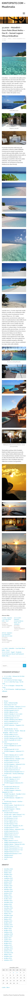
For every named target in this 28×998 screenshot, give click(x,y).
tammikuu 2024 (8, 891)
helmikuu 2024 (8, 889)
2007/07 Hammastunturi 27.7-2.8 (13, 848)
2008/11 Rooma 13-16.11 (11, 840)
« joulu (4, 987)
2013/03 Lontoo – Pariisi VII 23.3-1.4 (14, 805)
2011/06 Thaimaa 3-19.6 (11, 823)
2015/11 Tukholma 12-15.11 (12, 779)
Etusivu (6, 701)
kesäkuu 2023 (8, 898)
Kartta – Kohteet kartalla (11, 703)
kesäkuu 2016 (8, 958)
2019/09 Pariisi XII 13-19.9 (11, 749)
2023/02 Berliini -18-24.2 (11, 729)
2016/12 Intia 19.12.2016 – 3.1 (12, 768)
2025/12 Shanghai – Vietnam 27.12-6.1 (15, 706)
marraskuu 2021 (8, 911)
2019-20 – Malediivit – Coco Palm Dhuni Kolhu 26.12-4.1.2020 (7, 634)
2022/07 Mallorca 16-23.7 (11, 734)
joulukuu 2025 (8, 870)
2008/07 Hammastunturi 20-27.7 (13, 842)
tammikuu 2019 (8, 926)
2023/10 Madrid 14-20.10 (11, 723)
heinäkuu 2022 (8, 906)
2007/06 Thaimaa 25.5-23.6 (11, 846)
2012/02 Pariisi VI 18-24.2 (11, 812)
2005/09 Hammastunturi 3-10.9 (12, 853)
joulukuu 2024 (8, 882)
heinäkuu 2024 (8, 885)
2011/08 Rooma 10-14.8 (10, 818)
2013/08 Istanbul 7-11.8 (10, 796)
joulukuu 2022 (8, 904)
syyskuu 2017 (8, 939)
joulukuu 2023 (8, 893)
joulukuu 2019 (8, 917)
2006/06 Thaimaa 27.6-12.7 (11, 851)
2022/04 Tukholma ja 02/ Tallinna (13, 738)
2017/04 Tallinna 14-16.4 (11, 766)
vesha (9, 38)
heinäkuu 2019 (8, 921)
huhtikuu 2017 (8, 945)
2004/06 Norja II (8, 855)
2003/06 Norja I (8, 857)
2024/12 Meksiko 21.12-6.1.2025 (13, 714)
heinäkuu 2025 (8, 874)
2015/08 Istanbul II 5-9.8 (10, 781)
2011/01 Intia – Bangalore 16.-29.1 (13, 825)
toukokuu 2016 (8, 960)
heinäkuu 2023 (8, 897)
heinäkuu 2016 (8, 956)
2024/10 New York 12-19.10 (12, 716)
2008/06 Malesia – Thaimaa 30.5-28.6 (14, 844)
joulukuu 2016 (8, 950)
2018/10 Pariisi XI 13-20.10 (11, 756)
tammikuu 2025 (8, 880)
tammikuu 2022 (8, 908)
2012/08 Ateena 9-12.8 (10, 807)
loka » (8, 987)
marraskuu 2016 (8, 952)
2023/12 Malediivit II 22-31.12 (12, 721)
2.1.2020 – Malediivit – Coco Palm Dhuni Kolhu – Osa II (7, 619)
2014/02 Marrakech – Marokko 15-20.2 (14, 794)
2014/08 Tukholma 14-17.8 (11, 788)
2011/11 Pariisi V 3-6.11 (10, 820)
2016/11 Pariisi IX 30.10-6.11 (12, 769)
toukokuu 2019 (8, 924)
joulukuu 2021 (8, 910)
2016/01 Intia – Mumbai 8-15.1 (12, 777)
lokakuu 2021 (7, 913)
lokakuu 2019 (7, 919)
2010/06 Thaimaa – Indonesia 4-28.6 (14, 829)
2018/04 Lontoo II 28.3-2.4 (11, 760)
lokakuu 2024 (7, 884)
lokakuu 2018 (7, 928)
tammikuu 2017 (8, 949)
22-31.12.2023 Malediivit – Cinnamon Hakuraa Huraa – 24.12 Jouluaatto (18, 621)
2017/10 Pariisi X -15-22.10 (11, 762)
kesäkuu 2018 (8, 930)
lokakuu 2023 (7, 895)
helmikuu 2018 (8, 936)
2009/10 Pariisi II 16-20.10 (11, 833)
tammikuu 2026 (8, 869)
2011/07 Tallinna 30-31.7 (11, 822)
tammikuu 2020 (8, 915)
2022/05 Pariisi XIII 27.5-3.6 (11, 736)
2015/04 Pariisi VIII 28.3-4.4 (11, 786)
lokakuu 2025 (7, 872)
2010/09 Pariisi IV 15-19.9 (11, 827)
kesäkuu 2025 (8, 876)
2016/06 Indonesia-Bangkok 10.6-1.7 (14, 771)
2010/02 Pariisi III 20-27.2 (11, 831)
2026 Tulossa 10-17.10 (10, 704)
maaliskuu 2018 (8, 934)
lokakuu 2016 (7, 954)
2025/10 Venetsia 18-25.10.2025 (13, 708)
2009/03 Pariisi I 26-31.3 (11, 835)
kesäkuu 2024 (8, 887)
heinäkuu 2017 (8, 941)
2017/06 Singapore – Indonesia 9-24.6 (14, 764)
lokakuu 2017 (7, 937)
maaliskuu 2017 (8, 947)
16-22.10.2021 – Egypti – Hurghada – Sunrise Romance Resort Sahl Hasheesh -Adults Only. (13, 653)
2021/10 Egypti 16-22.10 (11, 743)
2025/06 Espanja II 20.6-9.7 (11, 710)
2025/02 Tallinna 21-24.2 (11, 712)
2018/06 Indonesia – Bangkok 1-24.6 (14, 758)
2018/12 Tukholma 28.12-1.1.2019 (13, 755)
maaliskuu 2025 (8, 878)
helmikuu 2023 (8, 900)
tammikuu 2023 (8, 902)
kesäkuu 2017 (8, 943)
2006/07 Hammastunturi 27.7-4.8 (13, 849)
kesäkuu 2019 (8, 923)
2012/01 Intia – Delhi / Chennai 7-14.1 (14, 814)
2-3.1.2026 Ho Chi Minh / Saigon (13, 680)
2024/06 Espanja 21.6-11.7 (11, 717)
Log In (5, 859)
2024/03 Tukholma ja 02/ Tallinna (13, 719)
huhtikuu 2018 (8, 932)
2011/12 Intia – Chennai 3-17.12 (13, 816)
